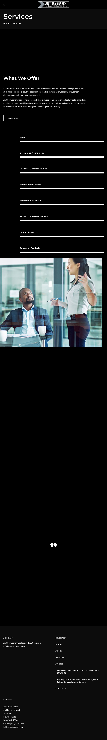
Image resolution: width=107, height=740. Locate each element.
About (58, 651)
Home (6, 23)
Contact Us (60, 688)
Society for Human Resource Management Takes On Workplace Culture (78, 680)
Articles (59, 664)
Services (59, 657)
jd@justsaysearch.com (13, 727)
